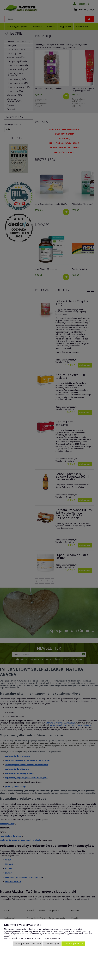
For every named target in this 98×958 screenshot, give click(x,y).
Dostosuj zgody (52, 943)
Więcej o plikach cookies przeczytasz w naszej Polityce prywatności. (32, 938)
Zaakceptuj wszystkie (73, 943)
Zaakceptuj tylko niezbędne (28, 943)
